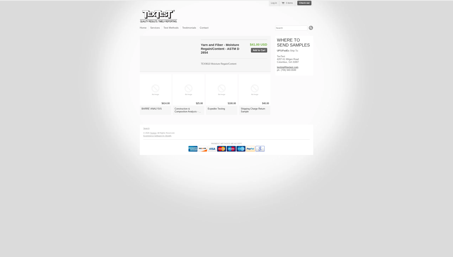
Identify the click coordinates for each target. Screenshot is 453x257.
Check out (304, 3)
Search (146, 128)
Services (155, 27)
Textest (153, 133)
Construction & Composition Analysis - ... (188, 110)
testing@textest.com (287, 67)
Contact (204, 27)
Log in (274, 3)
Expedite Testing (216, 108)
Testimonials (189, 27)
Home (143, 27)
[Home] (158, 19)
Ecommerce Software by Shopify (157, 136)
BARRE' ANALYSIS (152, 108)
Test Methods (171, 27)
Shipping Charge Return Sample (253, 110)
